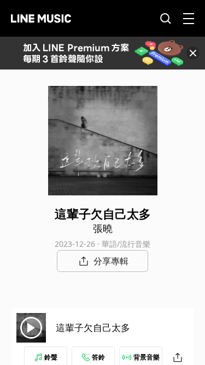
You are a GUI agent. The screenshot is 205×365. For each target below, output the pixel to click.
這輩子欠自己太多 (93, 327)
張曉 (103, 228)
